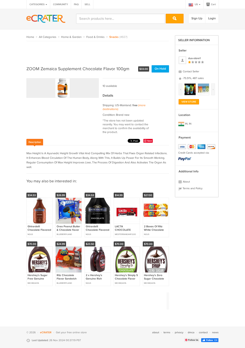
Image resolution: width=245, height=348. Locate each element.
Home (30, 37)
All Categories (47, 37)
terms (166, 332)
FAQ (76, 4)
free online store (77, 332)
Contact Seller (190, 71)
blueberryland (64, 234)
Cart (213, 4)
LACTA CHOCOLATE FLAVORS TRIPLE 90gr (125, 232)
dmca (191, 332)
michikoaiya (33, 283)
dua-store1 (194, 58)
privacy (179, 332)
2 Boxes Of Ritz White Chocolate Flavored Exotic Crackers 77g (154, 232)
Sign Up (196, 18)
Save (149, 140)
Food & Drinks (95, 37)
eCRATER (45, 332)
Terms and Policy (192, 188)
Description (35, 142)
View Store (188, 101)
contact (203, 332)
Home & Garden (71, 37)
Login (212, 18)
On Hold (160, 69)
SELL (87, 4)
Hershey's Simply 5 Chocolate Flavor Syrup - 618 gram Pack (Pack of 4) (126, 280)
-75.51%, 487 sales (193, 78)
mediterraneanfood (125, 234)
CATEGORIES (37, 4)
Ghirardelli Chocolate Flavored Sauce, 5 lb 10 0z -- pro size (97, 232)
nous (30, 234)
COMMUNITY (60, 4)
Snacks (113, 37)
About (186, 181)
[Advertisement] (96, 51)
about (155, 332)
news (215, 332)
